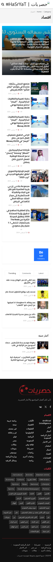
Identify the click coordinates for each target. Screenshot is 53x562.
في (48, 517)
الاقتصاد (31, 424)
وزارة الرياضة (11, 456)
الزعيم (19, 498)
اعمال (48, 449)
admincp (26, 94)
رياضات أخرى (28, 456)
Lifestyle (45, 484)
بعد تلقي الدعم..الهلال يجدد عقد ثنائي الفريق (20, 281)
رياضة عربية (12, 420)
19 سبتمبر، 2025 (12, 112)
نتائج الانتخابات (34, 531)
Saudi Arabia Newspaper (28, 489)
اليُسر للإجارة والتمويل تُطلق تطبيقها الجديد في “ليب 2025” (17, 174)
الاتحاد (32, 494)
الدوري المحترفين (29, 498)
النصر (21, 503)
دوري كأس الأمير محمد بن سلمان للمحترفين (35, 512)
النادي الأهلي (31, 503)
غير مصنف (12, 428)
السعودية (30, 440)
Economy (10, 479)
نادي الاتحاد (35, 522)
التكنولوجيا (30, 432)
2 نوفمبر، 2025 (13, 94)
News (24, 484)
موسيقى (13, 452)
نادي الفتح (35, 527)
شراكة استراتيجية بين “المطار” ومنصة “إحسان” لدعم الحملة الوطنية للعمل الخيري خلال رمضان (17, 156)
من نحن (34, 547)
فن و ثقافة (12, 432)
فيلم (15, 436)
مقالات (14, 444)
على (16, 512)
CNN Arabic (44, 479)
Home (39, 12)
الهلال (14, 503)
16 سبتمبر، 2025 (12, 145)
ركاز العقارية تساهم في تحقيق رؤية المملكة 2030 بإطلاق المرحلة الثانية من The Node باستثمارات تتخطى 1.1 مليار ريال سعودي (18, 218)
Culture (20, 479)
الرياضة (31, 436)
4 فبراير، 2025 (13, 205)
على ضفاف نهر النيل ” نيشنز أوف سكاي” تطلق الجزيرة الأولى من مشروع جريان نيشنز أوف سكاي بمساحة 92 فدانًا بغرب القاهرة (29, 67)
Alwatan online (42, 475)
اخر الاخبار (47, 441)
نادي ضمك (46, 531)
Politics (46, 489)
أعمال (48, 431)
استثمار (48, 445)
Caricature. (17, 475)
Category (47, 12)
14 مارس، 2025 (13, 166)
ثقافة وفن (30, 444)
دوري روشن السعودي (29, 508)
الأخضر (47, 494)
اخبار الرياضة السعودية (46, 436)
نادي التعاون (24, 522)
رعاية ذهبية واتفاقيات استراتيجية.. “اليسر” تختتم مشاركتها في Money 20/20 (18, 103)
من (14, 517)
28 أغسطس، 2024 (22, 232)
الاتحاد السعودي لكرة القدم (17, 494)
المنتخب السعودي (43, 503)
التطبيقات (30, 428)
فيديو (42, 517)
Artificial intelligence (45, 422)
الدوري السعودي (44, 498)
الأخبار (48, 461)
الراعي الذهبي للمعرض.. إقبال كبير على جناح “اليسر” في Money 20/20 (17, 138)
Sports (11, 489)
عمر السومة (7, 512)
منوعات (14, 448)
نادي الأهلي (45, 522)
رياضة (31, 460)
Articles (29, 475)
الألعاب (31, 420)
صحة (15, 424)
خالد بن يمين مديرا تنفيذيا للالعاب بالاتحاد (20, 315)
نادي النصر (24, 527)
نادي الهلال (14, 527)
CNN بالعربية (31, 479)
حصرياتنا (30, 448)
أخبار (47, 35)
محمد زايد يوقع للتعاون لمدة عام (20, 292)
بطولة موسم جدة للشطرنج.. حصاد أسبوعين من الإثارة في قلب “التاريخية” (20, 345)
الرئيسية (48, 544)
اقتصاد (32, 12)
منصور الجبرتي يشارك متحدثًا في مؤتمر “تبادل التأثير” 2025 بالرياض (18, 87)
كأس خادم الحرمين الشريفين (28, 517)
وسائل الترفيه (11, 460)
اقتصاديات (47, 457)
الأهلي (39, 494)
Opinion (15, 484)
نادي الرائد (13, 522)
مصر (15, 440)
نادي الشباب (45, 527)
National (34, 484)
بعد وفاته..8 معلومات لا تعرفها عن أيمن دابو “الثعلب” (21, 304)
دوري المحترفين (44, 508)
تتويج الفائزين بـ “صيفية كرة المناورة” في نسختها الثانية (22, 358)
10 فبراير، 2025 (13, 181)
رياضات (31, 452)
